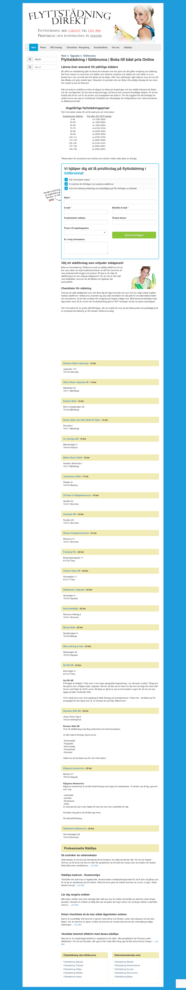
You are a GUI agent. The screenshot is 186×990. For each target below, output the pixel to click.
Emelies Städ (69, 401)
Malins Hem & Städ (72, 457)
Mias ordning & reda (73, 646)
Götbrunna (89, 55)
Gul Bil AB (68, 665)
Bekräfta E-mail (120, 207)
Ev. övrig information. (74, 239)
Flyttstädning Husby (73, 976)
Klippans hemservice (73, 768)
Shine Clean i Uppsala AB (75, 382)
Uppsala (74, 55)
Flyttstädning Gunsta (124, 969)
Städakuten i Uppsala (73, 589)
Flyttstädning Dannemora (126, 972)
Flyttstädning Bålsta (124, 976)
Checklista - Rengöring (78, 47)
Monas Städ (69, 627)
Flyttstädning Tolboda (73, 965)
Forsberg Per (69, 551)
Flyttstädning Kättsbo (73, 972)
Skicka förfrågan (134, 235)
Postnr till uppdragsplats (76, 227)
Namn (67, 197)
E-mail (67, 207)
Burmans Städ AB (72, 710)
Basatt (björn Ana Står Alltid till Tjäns (81, 419)
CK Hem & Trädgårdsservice (77, 495)
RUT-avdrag (56, 47)
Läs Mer (95, 865)
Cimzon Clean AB (71, 570)
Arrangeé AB (69, 514)
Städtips (128, 47)
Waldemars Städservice (74, 828)
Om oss (115, 47)
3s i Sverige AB (70, 438)
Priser (43, 47)
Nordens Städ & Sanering (75, 363)
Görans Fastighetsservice (76, 533)
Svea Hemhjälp (70, 608)
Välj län (38, 59)
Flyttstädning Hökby (73, 969)
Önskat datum (119, 217)
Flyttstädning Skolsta (124, 961)
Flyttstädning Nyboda (73, 961)
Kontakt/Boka (100, 47)
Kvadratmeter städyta (74, 217)
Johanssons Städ (72, 476)
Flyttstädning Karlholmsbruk (127, 965)
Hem (33, 47)
